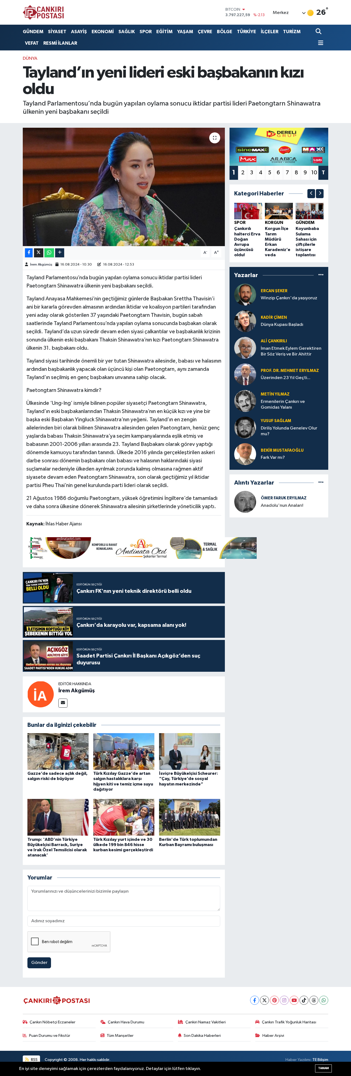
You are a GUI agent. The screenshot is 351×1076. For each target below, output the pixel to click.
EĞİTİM (164, 31)
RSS (34, 1060)
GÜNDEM (33, 31)
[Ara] (319, 32)
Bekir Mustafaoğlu (282, 450)
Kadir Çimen (274, 317)
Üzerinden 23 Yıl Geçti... (285, 377)
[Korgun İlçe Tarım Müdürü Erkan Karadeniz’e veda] (279, 211)
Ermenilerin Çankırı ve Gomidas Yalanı (283, 404)
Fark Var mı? (273, 457)
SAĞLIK (126, 31)
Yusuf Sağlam (276, 421)
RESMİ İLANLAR (60, 43)
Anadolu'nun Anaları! (282, 505)
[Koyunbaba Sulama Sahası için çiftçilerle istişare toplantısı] (310, 211)
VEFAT (32, 43)
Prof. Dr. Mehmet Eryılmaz (290, 371)
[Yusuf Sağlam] (245, 427)
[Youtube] (294, 1000)
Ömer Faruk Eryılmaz (284, 498)
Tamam (323, 1068)
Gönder (39, 962)
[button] (311, 193)
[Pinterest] (274, 1000)
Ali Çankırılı (274, 341)
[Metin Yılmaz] (245, 400)
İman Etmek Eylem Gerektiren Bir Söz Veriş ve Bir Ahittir (291, 351)
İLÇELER (269, 31)
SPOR (146, 31)
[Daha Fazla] (59, 252)
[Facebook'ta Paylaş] (29, 252)
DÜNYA (30, 58)
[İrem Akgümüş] (40, 694)
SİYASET (57, 31)
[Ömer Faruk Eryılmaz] (245, 501)
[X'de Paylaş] (38, 252)
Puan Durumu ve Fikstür (49, 1036)
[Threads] (313, 1000)
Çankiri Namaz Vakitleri (205, 1022)
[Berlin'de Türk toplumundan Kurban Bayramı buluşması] (189, 817)
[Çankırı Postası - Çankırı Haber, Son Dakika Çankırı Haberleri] (43, 12)
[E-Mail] (62, 703)
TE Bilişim (320, 1060)
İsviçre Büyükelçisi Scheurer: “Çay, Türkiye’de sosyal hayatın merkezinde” (188, 778)
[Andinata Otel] (141, 547)
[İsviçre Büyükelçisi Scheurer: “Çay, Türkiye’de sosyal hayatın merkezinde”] (189, 751)
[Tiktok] (303, 1000)
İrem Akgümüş (41, 264)
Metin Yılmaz (275, 394)
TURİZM (292, 31)
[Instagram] (284, 1000)
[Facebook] (254, 1000)
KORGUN (274, 222)
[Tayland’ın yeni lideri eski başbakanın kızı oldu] (124, 187)
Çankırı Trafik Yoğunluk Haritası (289, 1022)
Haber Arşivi (273, 1036)
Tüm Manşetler (120, 1036)
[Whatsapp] (323, 1000)
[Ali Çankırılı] (245, 347)
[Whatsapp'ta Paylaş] (49, 252)
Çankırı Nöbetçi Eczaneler (52, 1022)
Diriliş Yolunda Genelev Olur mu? (289, 431)
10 (314, 172)
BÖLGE (224, 31)
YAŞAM (185, 31)
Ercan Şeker (274, 291)
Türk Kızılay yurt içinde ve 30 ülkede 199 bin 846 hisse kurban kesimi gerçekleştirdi (123, 844)
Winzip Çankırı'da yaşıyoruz (289, 298)
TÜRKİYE (246, 31)
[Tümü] (321, 275)
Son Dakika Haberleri (202, 1036)
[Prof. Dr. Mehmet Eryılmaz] (245, 374)
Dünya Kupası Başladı (282, 324)
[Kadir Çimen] (245, 321)
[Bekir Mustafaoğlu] (245, 454)
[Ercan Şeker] (245, 294)
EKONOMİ (103, 31)
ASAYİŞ (79, 31)
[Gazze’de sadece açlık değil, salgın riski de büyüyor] (58, 751)
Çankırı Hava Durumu (126, 1022)
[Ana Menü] (319, 43)
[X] (264, 1000)
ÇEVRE (205, 31)
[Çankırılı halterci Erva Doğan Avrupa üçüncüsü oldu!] (248, 211)
